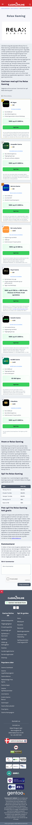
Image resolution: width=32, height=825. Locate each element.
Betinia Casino (15, 186)
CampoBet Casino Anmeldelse (16, 151)
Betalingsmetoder (23, 631)
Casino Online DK (5, 8)
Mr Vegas (13, 102)
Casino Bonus (6, 676)
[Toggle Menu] (2, 4)
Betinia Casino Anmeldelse (16, 192)
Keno (19, 618)
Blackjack (20, 621)
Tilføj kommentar (24, 584)
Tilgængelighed (6, 624)
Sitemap (4, 658)
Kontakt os (16, 725)
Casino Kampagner (7, 712)
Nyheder (4, 639)
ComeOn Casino (16, 318)
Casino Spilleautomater (6, 689)
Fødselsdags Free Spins (7, 681)
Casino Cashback (7, 667)
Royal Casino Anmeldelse (16, 276)
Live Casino (5, 694)
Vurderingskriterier (7, 651)
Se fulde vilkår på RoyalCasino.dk (20, 309)
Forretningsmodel (7, 654)
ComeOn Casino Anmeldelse (16, 324)
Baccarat (20, 628)
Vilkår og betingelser (5, 643)
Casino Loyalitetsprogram (7, 672)
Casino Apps (5, 685)
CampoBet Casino (16, 144)
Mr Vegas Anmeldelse (16, 109)
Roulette (20, 625)
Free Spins (4, 709)
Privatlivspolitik (6, 627)
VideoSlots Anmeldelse (16, 408)
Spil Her (16, 127)
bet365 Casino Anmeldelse (16, 366)
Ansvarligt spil (6, 630)
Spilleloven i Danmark (5, 635)
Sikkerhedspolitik (7, 620)
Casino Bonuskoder (7, 706)
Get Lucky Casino (16, 228)
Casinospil (4, 703)
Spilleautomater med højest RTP (22, 641)
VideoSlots (14, 401)
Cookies (4, 648)
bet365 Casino (15, 359)
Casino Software (14, 8)
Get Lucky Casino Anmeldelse (16, 234)
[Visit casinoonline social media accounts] (14, 607)
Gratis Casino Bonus (5, 698)
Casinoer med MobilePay (22, 636)
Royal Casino (15, 270)
